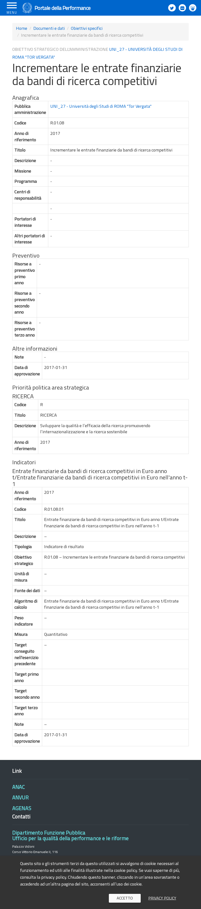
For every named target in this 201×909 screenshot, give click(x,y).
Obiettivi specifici (86, 28)
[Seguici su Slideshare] (192, 8)
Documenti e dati (49, 28)
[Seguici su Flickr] (182, 8)
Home (21, 28)
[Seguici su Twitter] (172, 8)
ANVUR (20, 797)
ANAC (18, 787)
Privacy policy (162, 898)
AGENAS (21, 808)
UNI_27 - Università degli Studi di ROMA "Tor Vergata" (100, 106)
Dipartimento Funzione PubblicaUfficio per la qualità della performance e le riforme (70, 835)
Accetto (125, 898)
